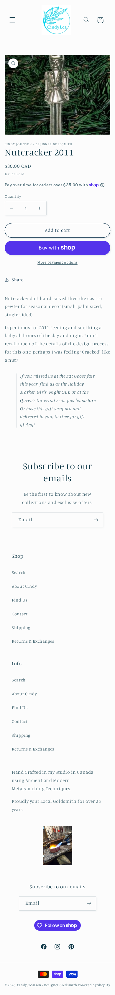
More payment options (57, 262)
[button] (12, 20)
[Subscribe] (96, 519)
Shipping (21, 627)
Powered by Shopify (94, 985)
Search (19, 572)
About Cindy (24, 586)
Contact (19, 613)
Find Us (19, 599)
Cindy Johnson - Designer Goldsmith (47, 985)
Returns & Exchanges (33, 641)
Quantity (13, 196)
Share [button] (18, 279)
